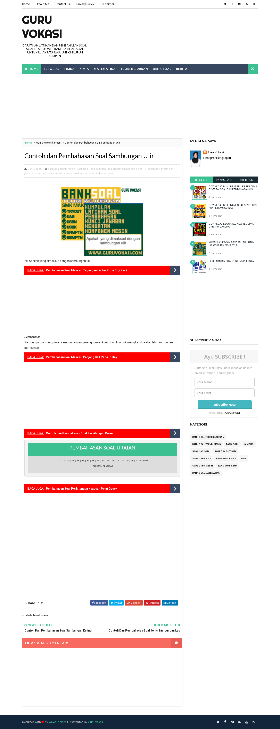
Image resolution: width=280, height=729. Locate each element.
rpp (243, 458)
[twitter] (225, 4)
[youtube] (247, 722)
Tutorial (51, 68)
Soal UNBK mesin (202, 465)
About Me (42, 4)
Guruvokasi (232, 412)
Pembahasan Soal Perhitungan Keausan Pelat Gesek (81, 488)
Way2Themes (57, 721)
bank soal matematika (206, 473)
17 (88, 460)
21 (107, 460)
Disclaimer (107, 4)
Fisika (69, 68)
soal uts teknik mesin (48, 142)
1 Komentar (215, 253)
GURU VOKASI (42, 27)
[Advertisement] (140, 105)
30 (146, 460)
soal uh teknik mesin (75, 173)
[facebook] (232, 4)
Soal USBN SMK (201, 458)
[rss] (247, 4)
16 (83, 460)
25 (127, 460)
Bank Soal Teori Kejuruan (91, 168)
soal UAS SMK (200, 451)
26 (132, 460)
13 (68, 460)
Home (26, 4)
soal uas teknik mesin (49, 173)
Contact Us (63, 4)
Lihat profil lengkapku (217, 158)
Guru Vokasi (215, 152)
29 (143, 460)
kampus (249, 444)
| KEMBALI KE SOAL (102, 465)
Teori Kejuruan (134, 68)
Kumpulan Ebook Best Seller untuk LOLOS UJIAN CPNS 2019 (231, 244)
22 (112, 460)
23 (117, 460)
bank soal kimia (227, 465)
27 (137, 460)
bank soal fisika (226, 458)
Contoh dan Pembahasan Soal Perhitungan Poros (80, 433)
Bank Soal (162, 68)
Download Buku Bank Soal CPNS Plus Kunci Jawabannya (232, 206)
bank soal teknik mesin (61, 168)
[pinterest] (254, 4)
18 (93, 460)
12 (63, 460)
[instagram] (239, 4)
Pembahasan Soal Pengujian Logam (232, 261)
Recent (201, 179)
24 (122, 460)
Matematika (105, 68)
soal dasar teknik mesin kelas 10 (126, 168)
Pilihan (247, 179)
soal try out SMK (225, 451)
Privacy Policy (85, 4)
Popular (224, 179)
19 (98, 460)
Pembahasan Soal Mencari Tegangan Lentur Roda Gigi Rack (86, 270)
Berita (181, 68)
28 (140, 460)
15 (78, 460)
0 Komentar (215, 197)
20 (102, 460)
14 (73, 460)
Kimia (84, 68)
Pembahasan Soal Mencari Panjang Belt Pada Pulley (81, 357)
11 (58, 460)
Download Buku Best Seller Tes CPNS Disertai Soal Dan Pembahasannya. (233, 188)
